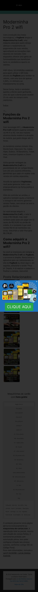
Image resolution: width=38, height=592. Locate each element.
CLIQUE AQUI (19, 306)
